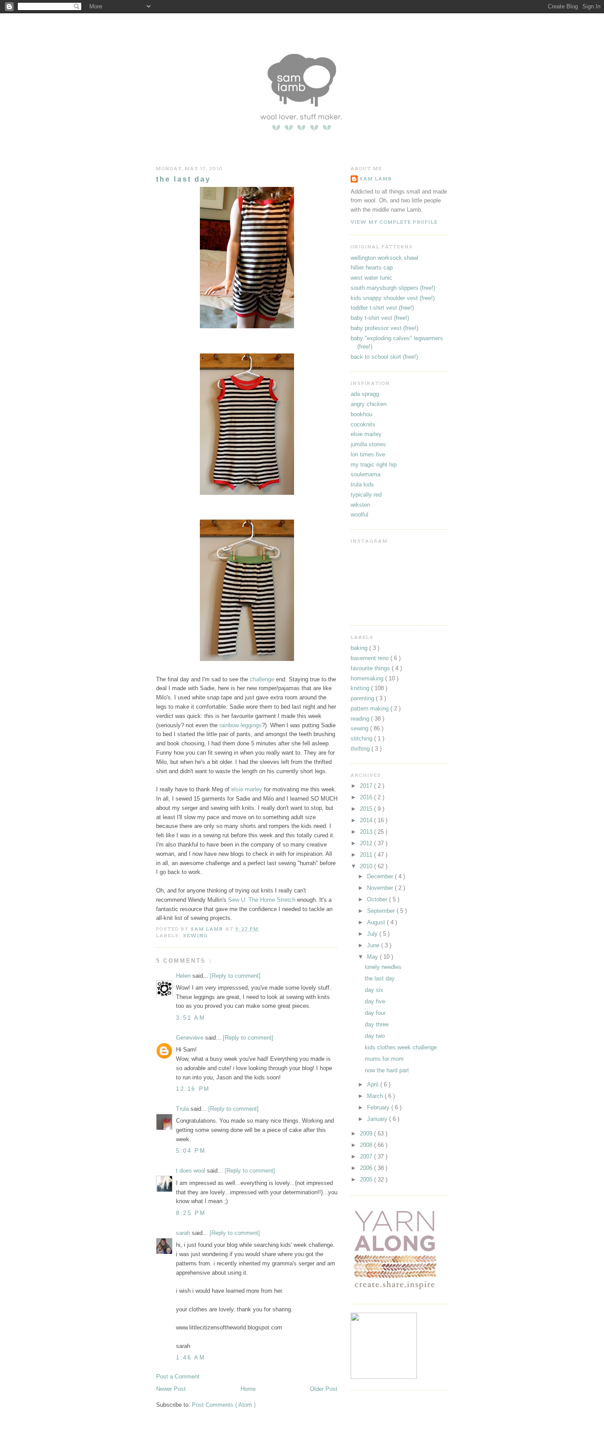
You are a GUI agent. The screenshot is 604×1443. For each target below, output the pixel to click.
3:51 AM (190, 1017)
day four (375, 1013)
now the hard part (387, 1070)
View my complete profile (394, 222)
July (373, 933)
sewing (195, 935)
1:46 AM (190, 1357)
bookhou (361, 414)
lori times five (368, 454)
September (382, 911)
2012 (367, 843)
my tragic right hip (374, 464)
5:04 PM (191, 1150)
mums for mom (384, 1059)
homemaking (368, 678)
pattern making (370, 708)
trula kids (362, 484)
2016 (367, 797)
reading (361, 718)
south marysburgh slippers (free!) (393, 288)
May (373, 956)
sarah (184, 1233)
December (381, 876)
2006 (367, 1168)
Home (248, 1389)
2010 (367, 866)
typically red (366, 494)
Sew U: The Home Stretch (261, 899)
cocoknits (363, 424)
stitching (362, 738)
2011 (367, 854)
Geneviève (190, 1037)
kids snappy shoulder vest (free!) (393, 298)
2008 (367, 1145)
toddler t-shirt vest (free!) (382, 307)
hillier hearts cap (372, 267)
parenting (363, 698)
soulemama (365, 474)
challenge (262, 679)
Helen (184, 975)
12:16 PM (193, 1089)
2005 (367, 1179)
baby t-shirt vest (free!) (380, 318)
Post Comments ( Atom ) (224, 1404)
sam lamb (375, 179)
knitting (361, 688)
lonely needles (383, 967)
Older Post (323, 1389)
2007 (367, 1156)
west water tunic (371, 277)
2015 (367, 808)
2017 (367, 785)
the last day (380, 978)
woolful (359, 514)
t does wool (191, 1170)
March (376, 1096)
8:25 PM (191, 1213)
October (378, 899)
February (379, 1107)
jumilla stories (368, 444)
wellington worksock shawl (384, 257)
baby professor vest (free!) (384, 328)
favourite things (371, 668)
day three (377, 1024)
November (381, 888)
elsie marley (246, 789)
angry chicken (368, 404)
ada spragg (365, 394)
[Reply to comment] (235, 975)
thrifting (361, 748)
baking (360, 648)
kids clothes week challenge (401, 1047)
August (377, 922)
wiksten (360, 504)
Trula (183, 1108)
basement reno (370, 658)
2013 (367, 831)
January (378, 1119)
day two (375, 1036)
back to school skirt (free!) (384, 356)
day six (374, 990)
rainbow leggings (240, 725)
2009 (367, 1133)
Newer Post (171, 1389)
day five (375, 1001)
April (373, 1084)
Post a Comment (177, 1376)
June (374, 945)
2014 (367, 820)
